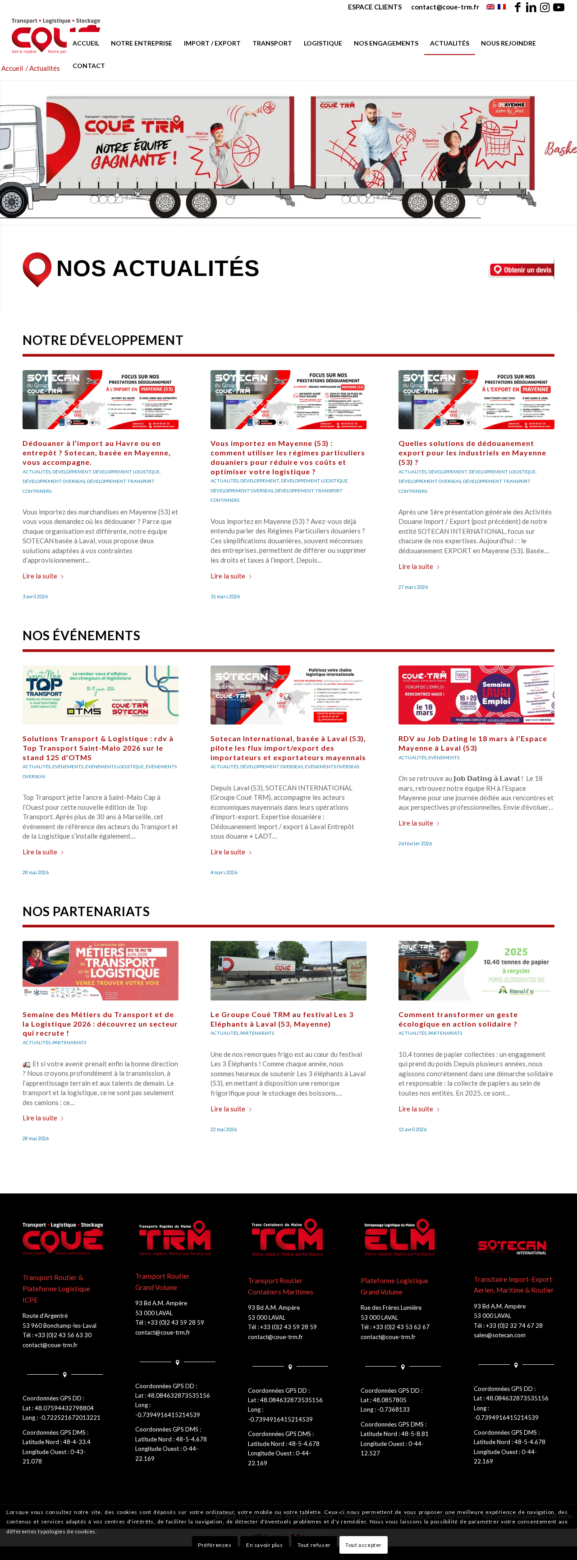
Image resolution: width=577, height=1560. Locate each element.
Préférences (215, 1545)
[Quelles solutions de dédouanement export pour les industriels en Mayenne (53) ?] (476, 399)
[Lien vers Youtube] (558, 7)
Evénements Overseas (332, 766)
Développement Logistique (126, 471)
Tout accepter (363, 1545)
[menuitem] (375, 7)
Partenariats (69, 1042)
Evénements (67, 766)
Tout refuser (314, 1545)
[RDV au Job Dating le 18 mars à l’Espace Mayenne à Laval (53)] (476, 695)
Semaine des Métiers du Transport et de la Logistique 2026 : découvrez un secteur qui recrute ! (100, 1023)
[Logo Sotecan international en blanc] (514, 1247)
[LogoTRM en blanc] (175, 1238)
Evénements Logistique (114, 766)
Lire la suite (40, 576)
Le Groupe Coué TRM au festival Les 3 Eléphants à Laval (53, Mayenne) (282, 1019)
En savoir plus (264, 1545)
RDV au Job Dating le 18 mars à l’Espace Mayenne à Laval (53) (472, 743)
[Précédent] (36, 459)
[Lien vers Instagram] (544, 7)
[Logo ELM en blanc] (401, 1238)
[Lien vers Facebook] (517, 7)
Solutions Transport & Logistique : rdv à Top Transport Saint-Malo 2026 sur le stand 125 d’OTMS (98, 748)
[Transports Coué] (56, 36)
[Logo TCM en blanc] (288, 1238)
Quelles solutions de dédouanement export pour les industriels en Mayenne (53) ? (472, 452)
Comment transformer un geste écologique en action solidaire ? (458, 1019)
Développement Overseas (54, 481)
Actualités (224, 480)
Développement (71, 471)
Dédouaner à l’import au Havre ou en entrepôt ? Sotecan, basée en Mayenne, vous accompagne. (97, 452)
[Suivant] (540, 459)
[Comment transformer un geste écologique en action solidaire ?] (476, 970)
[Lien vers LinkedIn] (531, 7)
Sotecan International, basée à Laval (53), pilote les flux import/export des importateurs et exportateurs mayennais (288, 748)
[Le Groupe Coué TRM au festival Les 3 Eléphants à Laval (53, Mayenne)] (288, 970)
